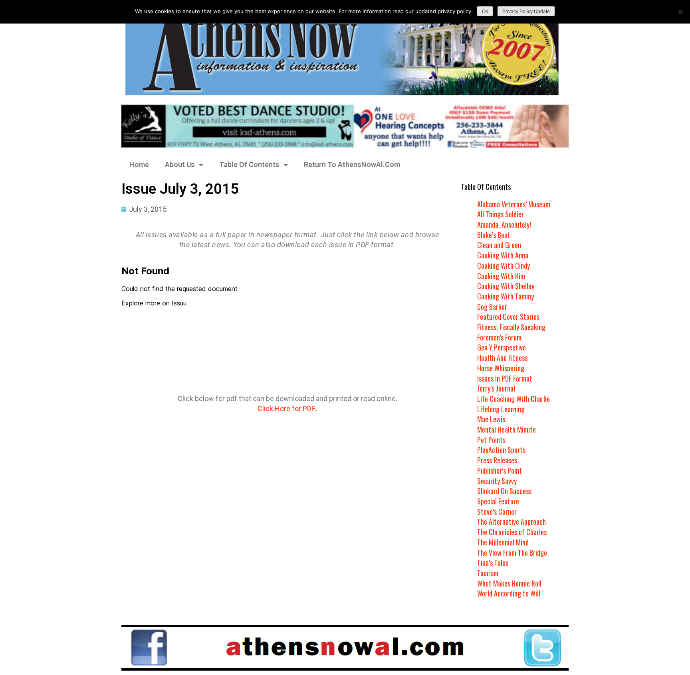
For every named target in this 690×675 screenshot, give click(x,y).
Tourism (487, 573)
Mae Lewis (491, 419)
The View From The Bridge (512, 552)
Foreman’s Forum (499, 337)
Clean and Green (499, 245)
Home (139, 164)
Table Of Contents (249, 164)
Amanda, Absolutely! (504, 224)
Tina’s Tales (492, 562)
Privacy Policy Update (526, 11)
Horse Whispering (500, 368)
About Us (180, 164)
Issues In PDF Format (504, 378)
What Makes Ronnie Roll (509, 583)
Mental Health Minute (506, 429)
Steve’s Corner (497, 511)
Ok (485, 11)
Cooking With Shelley (505, 286)
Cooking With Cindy (503, 265)
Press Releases (497, 460)
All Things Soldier (500, 214)
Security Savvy (497, 481)
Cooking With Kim (501, 276)
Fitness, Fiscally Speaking (511, 327)
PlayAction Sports (501, 450)
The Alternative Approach (511, 521)
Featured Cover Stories (508, 316)
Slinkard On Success (504, 491)
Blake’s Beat (493, 235)
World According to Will (508, 593)
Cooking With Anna (502, 255)
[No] (680, 12)
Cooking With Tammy (505, 296)
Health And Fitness (502, 357)
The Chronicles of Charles (512, 532)
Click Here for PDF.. (287, 408)
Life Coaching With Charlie (513, 399)
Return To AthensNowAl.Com (352, 164)
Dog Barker (492, 306)
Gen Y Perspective (501, 347)
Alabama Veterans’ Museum (513, 204)
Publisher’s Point (499, 470)
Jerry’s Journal (496, 388)
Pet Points (491, 440)
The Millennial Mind (503, 542)
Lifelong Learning (501, 409)
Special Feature (498, 501)
